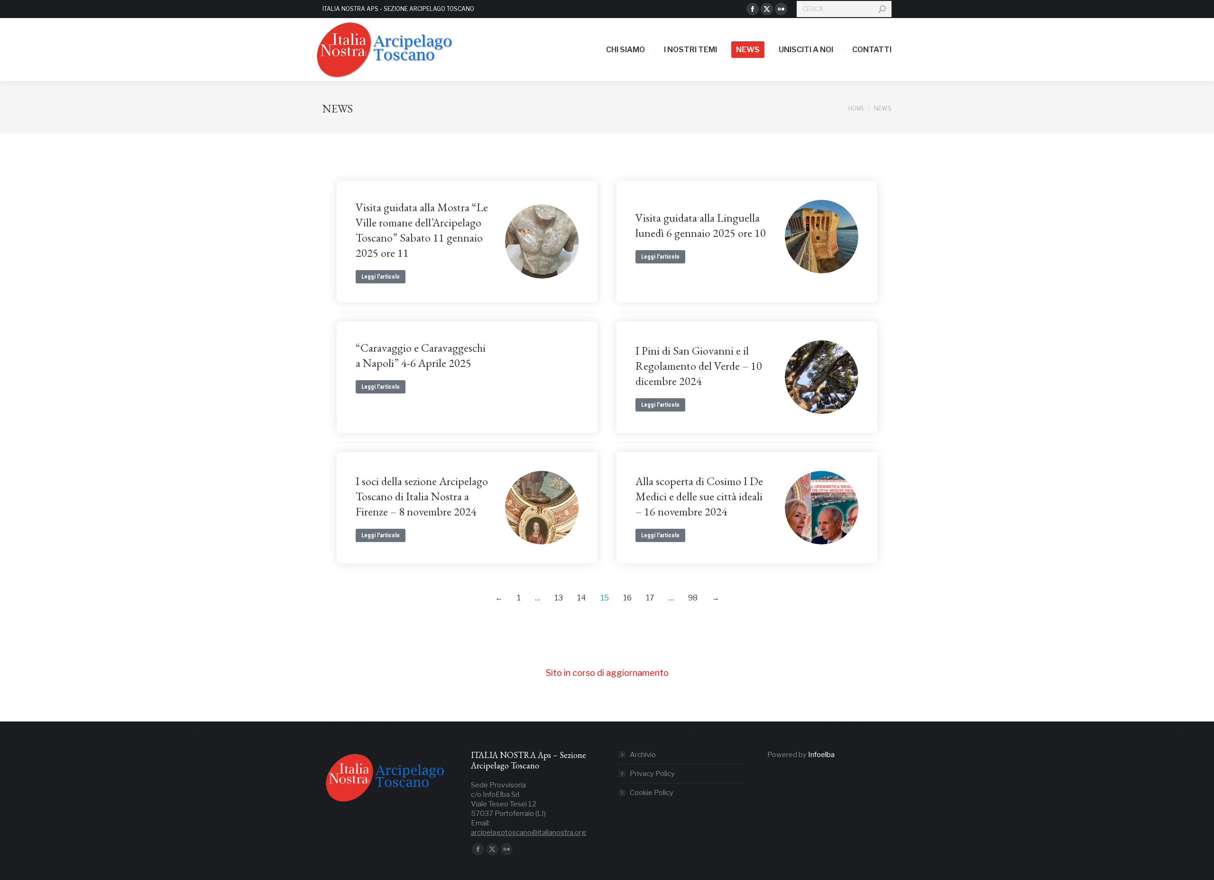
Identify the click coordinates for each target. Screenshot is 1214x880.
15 (604, 597)
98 (693, 597)
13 (558, 597)
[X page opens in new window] (767, 9)
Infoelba (821, 754)
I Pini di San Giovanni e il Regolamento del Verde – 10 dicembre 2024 (698, 365)
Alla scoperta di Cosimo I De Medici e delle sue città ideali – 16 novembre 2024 (699, 496)
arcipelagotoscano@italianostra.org (528, 832)
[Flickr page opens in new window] (781, 9)
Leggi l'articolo (380, 276)
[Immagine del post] (542, 241)
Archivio (643, 754)
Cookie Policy (651, 792)
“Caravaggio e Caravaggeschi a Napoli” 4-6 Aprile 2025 (421, 355)
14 (581, 597)
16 (627, 597)
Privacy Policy (652, 773)
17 (650, 597)
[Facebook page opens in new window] (752, 9)
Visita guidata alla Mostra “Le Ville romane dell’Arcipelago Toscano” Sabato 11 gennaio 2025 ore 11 (422, 230)
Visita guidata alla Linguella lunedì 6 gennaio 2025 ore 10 (700, 225)
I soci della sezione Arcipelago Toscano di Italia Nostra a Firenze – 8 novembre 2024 (422, 496)
